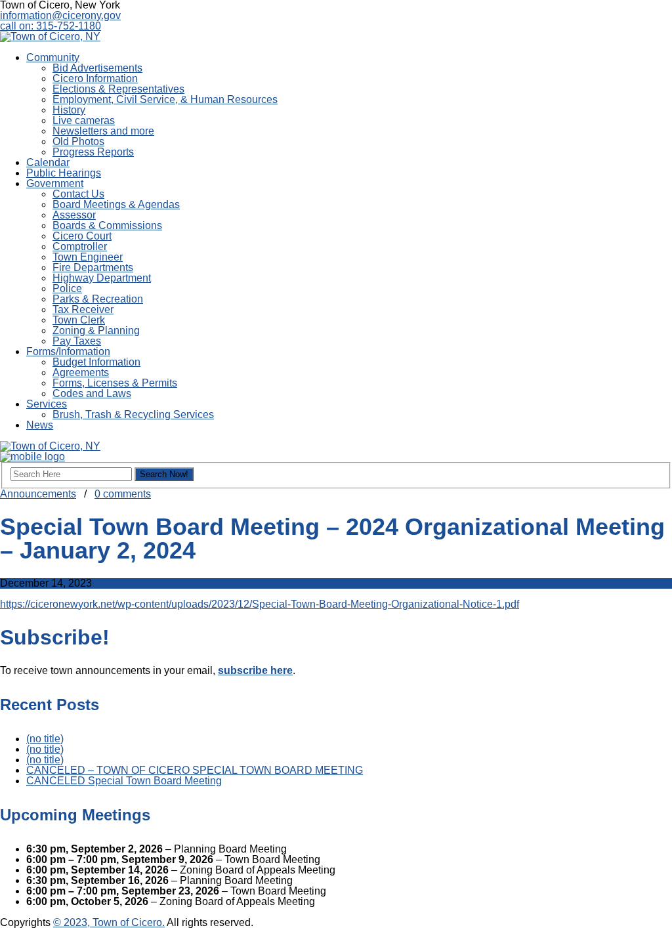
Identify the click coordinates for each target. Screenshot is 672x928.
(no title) (45, 738)
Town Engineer (87, 257)
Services (46, 404)
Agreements (80, 372)
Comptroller (79, 246)
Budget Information (96, 362)
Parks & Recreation (97, 299)
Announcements (38, 493)
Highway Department (101, 278)
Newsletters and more (103, 131)
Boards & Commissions (107, 225)
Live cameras (83, 120)
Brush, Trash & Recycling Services (133, 414)
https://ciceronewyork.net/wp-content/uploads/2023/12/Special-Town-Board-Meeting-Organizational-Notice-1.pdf (259, 604)
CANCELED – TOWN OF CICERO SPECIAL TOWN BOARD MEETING (194, 770)
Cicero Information (95, 78)
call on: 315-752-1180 (50, 26)
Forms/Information (68, 351)
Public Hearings (63, 173)
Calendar (48, 162)
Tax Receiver (83, 309)
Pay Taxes (76, 341)
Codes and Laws (91, 393)
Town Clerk (78, 320)
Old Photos (78, 141)
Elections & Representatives (118, 89)
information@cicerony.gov (60, 15)
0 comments (122, 493)
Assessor (74, 215)
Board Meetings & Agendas (116, 204)
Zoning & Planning (96, 330)
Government (54, 183)
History (68, 110)
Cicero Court (82, 236)
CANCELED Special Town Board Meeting (124, 780)
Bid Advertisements (97, 68)
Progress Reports (93, 152)
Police (67, 288)
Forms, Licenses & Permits (114, 383)
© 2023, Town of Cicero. (109, 922)
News (39, 425)
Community (52, 57)
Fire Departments (92, 267)
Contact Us (78, 194)
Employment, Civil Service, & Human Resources (165, 99)
